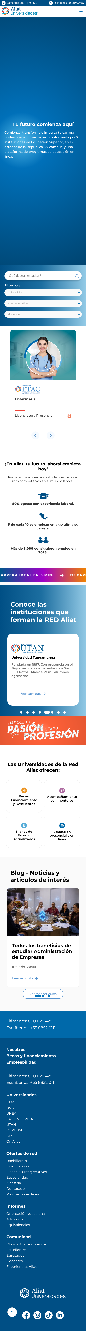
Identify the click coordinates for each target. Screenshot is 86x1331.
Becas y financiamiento (31, 1056)
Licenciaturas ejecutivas (26, 1172)
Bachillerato (16, 1161)
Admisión (14, 1219)
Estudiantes (16, 1250)
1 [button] (37, 1000)
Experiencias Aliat (21, 1267)
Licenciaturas (17, 1166)
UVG (10, 1108)
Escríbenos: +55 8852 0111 (30, 1027)
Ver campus (31, 694)
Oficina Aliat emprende (26, 1244)
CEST (10, 1136)
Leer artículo (23, 978)
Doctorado (15, 1189)
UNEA (11, 1113)
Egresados (15, 1255)
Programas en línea (22, 1194)
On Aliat (13, 1141)
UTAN (11, 1125)
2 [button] (43, 1000)
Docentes (14, 1261)
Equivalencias (18, 1225)
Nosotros (15, 1049)
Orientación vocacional (26, 1214)
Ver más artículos (43, 994)
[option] (43, 379)
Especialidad (17, 1177)
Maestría (13, 1183)
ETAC (10, 1102)
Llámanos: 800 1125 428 (29, 1021)
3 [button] (49, 1000)
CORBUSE (14, 1130)
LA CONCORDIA (19, 1119)
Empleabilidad (21, 1062)
